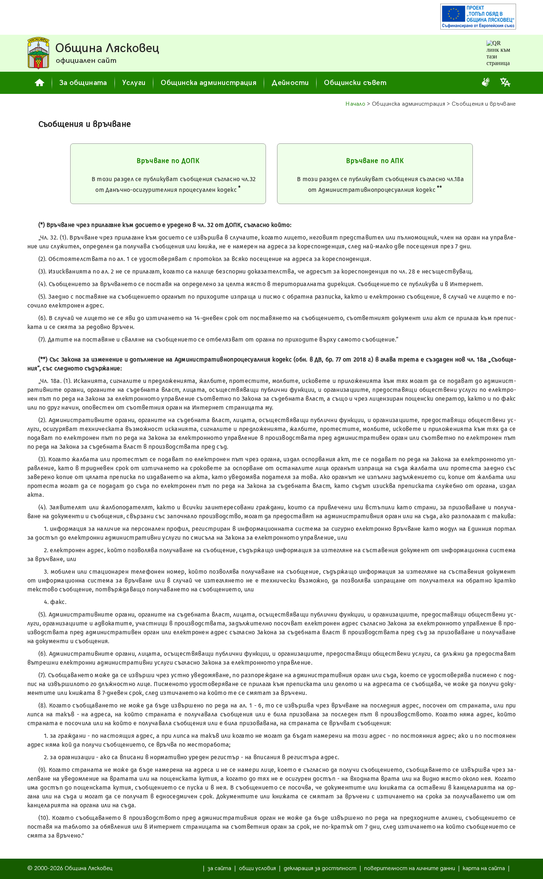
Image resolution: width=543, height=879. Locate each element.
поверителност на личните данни (409, 868)
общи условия (257, 868)
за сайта (219, 868)
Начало (355, 104)
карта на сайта (484, 868)
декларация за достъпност (320, 868)
